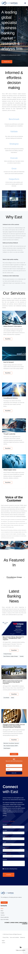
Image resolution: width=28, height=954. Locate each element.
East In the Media (4, 919)
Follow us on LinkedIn (20, 950)
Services (3, 915)
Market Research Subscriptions (12, 326)
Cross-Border (6, 697)
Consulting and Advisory (10, 398)
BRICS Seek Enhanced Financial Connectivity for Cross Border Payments (12, 682)
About (2, 908)
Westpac (16, 656)
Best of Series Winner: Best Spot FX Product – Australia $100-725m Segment (13, 638)
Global (12, 697)
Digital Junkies (3, 941)
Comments (5, 859)
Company (7, 853)
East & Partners (7, 656)
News (2, 910)
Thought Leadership (9, 434)
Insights (12, 656)
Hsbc (5, 745)
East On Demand (8, 362)
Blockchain (6, 743)
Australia (21, 656)
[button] (25, 3)
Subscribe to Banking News (10, 868)
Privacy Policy (6, 937)
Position (4, 842)
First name (7, 824)
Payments (17, 743)
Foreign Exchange (7, 653)
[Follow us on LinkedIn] (20, 947)
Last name (5, 830)
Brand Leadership (4, 917)
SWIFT (16, 745)
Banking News (6, 821)
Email (6, 836)
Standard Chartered (10, 745)
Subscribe (12, 821)
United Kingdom (7, 748)
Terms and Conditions (14, 937)
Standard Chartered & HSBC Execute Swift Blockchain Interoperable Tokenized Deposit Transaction (14, 726)
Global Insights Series (9, 469)
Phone (6, 847)
